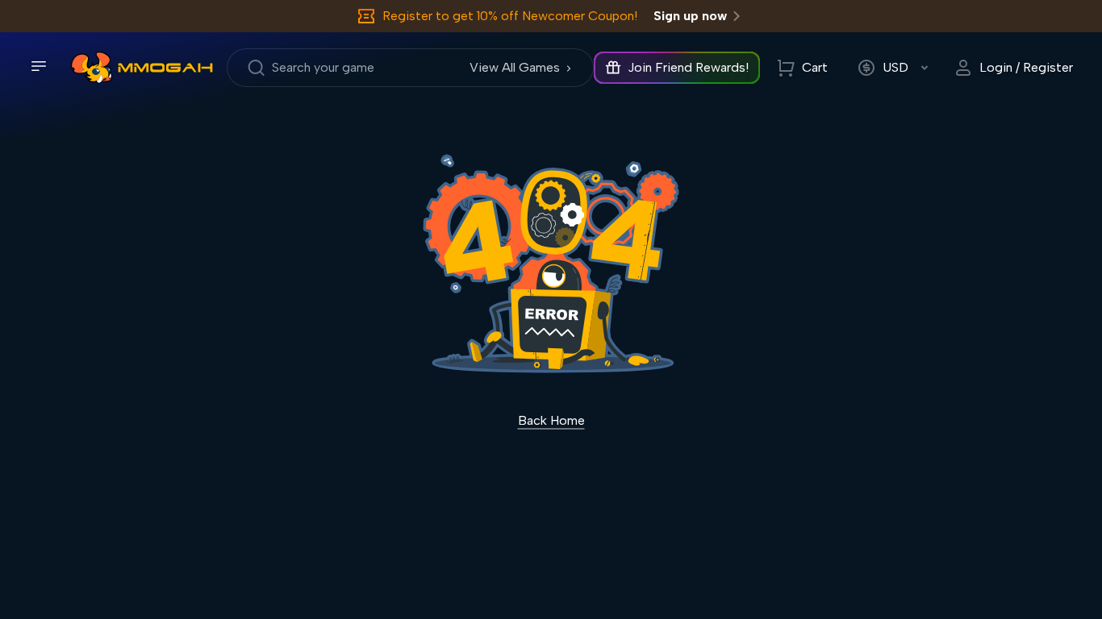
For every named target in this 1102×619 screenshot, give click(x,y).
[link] (91, 68)
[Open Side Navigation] (38, 66)
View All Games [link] (515, 67)
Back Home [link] (551, 420)
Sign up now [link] (690, 15)
